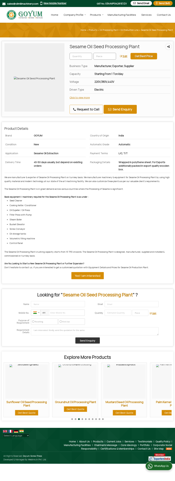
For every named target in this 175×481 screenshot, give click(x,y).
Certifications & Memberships (117, 448)
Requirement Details (23, 331)
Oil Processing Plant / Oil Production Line (119, 30)
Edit (124, 56)
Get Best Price (144, 56)
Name (26, 304)
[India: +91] (36, 313)
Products (95, 15)
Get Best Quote (36, 409)
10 (103, 419)
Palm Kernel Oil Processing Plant (134, 403)
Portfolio (145, 445)
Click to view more (80, 97)
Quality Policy (163, 441)
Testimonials (145, 441)
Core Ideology (129, 445)
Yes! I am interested (87, 276)
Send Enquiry (122, 109)
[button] (54, 3)
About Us (84, 441)
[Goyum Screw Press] (23, 15)
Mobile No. (24, 312)
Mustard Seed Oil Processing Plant (85, 403)
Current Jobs (114, 441)
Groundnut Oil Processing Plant (36, 402)
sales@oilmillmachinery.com (22, 3)
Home (54, 15)
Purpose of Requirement (23, 321)
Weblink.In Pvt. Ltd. (37, 459)
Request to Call (87, 109)
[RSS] (169, 448)
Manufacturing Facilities (122, 15)
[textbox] (104, 56)
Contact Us (164, 15)
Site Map (159, 448)
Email (100, 304)
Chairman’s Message (105, 445)
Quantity (99, 312)
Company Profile (73, 15)
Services (146, 15)
